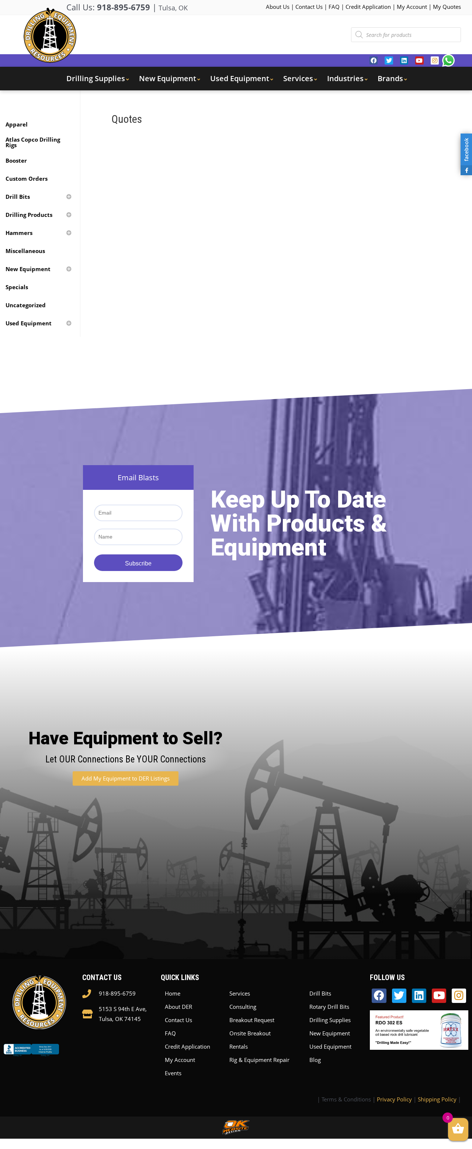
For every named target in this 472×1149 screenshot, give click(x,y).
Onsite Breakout (250, 1033)
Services (239, 993)
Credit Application (368, 6)
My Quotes (447, 6)
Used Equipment (330, 1046)
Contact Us (309, 6)
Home (172, 993)
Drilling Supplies (330, 1020)
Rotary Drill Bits (329, 1006)
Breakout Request (251, 1020)
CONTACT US (102, 977)
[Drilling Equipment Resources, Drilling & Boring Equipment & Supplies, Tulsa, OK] (31, 1056)
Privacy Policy (394, 1099)
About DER (178, 1006)
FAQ (334, 6)
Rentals (238, 1046)
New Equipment (329, 1033)
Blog (315, 1059)
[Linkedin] (404, 60)
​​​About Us (277, 6)
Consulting (242, 1006)
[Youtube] (419, 60)
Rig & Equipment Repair (259, 1059)
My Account (412, 6)
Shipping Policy (437, 1099)
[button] (125, 778)
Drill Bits (320, 993)
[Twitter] (389, 60)
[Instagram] (435, 60)
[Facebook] (373, 60)
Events (173, 1073)
